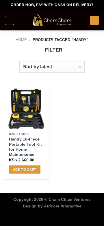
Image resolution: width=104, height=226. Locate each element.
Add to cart (24, 169)
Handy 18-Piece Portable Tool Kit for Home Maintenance (25, 147)
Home (21, 40)
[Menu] (9, 20)
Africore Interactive (62, 206)
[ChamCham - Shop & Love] (52, 20)
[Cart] (94, 20)
